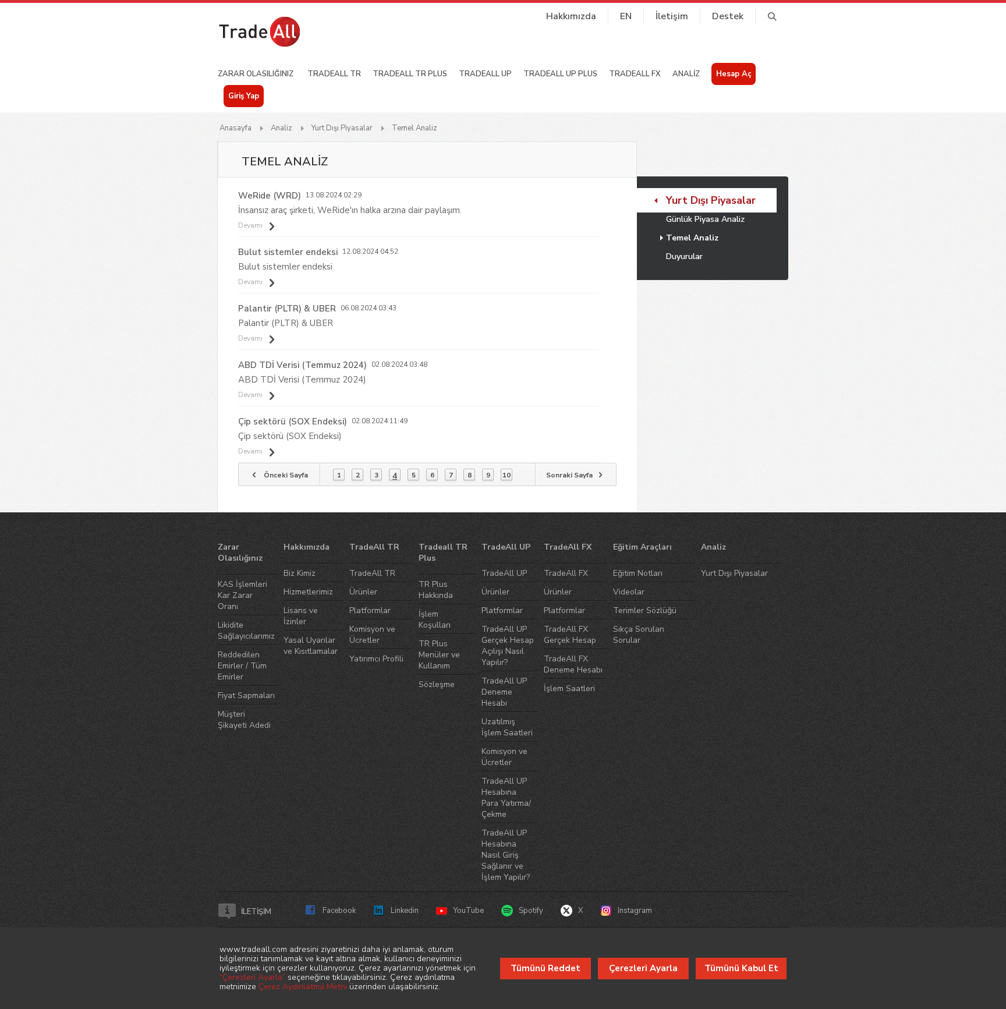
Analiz (281, 128)
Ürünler (363, 591)
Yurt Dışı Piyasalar (342, 128)
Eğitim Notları (638, 573)
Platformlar (370, 610)
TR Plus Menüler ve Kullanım (439, 654)
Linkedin (405, 910)
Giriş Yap (243, 96)
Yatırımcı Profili (376, 658)
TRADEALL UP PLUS (560, 74)
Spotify (531, 910)
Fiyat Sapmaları (246, 695)
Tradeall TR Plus (443, 552)
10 (506, 475)
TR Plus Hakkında (436, 590)
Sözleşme (437, 684)
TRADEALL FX (635, 74)
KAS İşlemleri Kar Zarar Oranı (242, 595)
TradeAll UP (505, 547)
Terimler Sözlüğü (644, 610)
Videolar (628, 591)
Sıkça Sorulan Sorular (638, 635)
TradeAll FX (567, 547)
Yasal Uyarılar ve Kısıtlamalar (311, 646)
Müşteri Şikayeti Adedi (244, 720)
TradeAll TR (374, 547)
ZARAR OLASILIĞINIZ (255, 74)
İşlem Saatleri (569, 688)
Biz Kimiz (300, 573)
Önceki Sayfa (286, 475)
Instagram (635, 910)
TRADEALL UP (485, 74)
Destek (727, 16)
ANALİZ (686, 74)
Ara (771, 16)
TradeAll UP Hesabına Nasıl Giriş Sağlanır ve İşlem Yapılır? (505, 855)
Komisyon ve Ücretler (372, 635)
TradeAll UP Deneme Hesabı (504, 692)
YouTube (469, 910)
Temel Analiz (414, 128)
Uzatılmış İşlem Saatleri (507, 727)
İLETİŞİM (256, 912)
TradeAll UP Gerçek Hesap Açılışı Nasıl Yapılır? (507, 646)
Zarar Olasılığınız (240, 552)
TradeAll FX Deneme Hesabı (573, 664)
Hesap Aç (733, 74)
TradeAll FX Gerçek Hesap (570, 635)
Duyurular (684, 256)
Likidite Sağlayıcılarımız (246, 630)
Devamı (250, 226)
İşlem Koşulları (435, 619)
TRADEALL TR (334, 74)
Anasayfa (235, 128)
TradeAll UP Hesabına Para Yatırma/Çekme (506, 798)
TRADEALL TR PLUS (410, 74)
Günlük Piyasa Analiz (705, 219)
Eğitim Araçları (642, 547)
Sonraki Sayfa (569, 475)
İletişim (672, 16)
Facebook (339, 910)
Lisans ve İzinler (301, 616)
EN (626, 16)
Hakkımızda (571, 16)
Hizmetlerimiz (308, 591)
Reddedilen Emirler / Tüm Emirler (242, 665)
